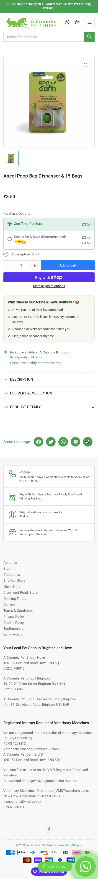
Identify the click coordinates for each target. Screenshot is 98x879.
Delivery (9, 605)
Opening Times (14, 599)
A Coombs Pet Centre (40, 845)
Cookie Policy (14, 623)
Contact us (11, 575)
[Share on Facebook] (38, 442)
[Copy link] (88, 442)
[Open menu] (90, 22)
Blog (6, 569)
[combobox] (49, 37)
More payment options (49, 286)
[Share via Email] (75, 442)
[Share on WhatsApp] (63, 442)
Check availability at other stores (35, 363)
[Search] (89, 36)
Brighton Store (14, 581)
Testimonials (13, 629)
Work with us (13, 635)
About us (10, 563)
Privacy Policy (14, 617)
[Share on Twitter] (51, 442)
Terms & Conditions (18, 611)
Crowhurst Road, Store (20, 593)
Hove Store (12, 587)
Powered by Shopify (69, 845)
